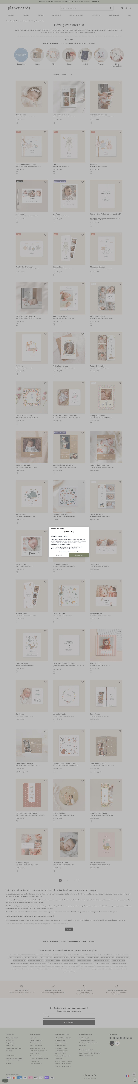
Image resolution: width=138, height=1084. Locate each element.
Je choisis (59, 555)
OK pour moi (79, 555)
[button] (5, 1081)
